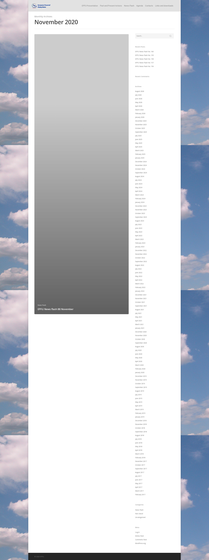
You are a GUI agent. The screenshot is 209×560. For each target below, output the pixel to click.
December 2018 (141, 421)
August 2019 (139, 391)
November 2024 (141, 165)
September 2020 (141, 343)
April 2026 (138, 106)
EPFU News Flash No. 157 (144, 63)
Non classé (139, 514)
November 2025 (141, 125)
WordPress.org (140, 543)
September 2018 (141, 432)
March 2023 (139, 239)
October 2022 (140, 258)
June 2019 (138, 398)
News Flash (129, 6)
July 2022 (138, 269)
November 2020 (141, 335)
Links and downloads (164, 6)
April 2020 (138, 361)
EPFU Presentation (90, 6)
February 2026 (140, 113)
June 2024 (138, 184)
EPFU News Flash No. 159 (144, 55)
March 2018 (139, 454)
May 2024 (138, 187)
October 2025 (140, 128)
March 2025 (139, 150)
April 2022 (138, 280)
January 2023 (139, 247)
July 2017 (138, 476)
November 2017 (141, 461)
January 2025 (139, 158)
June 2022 (138, 273)
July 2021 (138, 313)
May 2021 (138, 317)
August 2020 (139, 347)
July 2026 (138, 95)
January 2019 (139, 417)
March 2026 (139, 110)
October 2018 (140, 428)
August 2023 (139, 221)
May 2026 (138, 102)
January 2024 (139, 202)
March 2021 (139, 324)
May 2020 (138, 358)
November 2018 (141, 424)
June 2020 (138, 354)
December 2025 (141, 121)
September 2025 (141, 132)
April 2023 (138, 236)
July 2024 (138, 180)
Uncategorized (140, 517)
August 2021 (139, 310)
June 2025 (138, 139)
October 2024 (140, 169)
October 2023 (140, 213)
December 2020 (141, 332)
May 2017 (138, 483)
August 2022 (139, 265)
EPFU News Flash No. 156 (144, 66)
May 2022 (138, 276)
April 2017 (138, 487)
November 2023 (141, 210)
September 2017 (141, 469)
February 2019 (140, 413)
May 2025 (138, 143)
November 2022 (141, 254)
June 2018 (138, 443)
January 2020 (139, 372)
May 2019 (138, 402)
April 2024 (138, 191)
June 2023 (138, 228)
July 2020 (138, 350)
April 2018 (138, 450)
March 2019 (139, 409)
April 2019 (138, 406)
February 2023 (140, 243)
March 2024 (139, 195)
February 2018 (140, 458)
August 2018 (139, 435)
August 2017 (139, 472)
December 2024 (141, 162)
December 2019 (141, 376)
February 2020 (140, 369)
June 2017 (138, 480)
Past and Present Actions (111, 6)
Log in (137, 532)
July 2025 (138, 136)
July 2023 (138, 224)
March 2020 (139, 365)
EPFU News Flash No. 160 (144, 51)
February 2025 (140, 154)
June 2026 (138, 99)
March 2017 (139, 491)
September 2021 (141, 306)
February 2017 (140, 495)
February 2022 (140, 287)
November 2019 (141, 380)
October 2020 (140, 339)
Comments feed (141, 540)
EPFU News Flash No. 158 (144, 59)
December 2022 (141, 250)
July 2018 (138, 439)
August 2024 (139, 176)
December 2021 (141, 295)
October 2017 (140, 465)
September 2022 (141, 261)
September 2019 (141, 387)
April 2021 (138, 321)
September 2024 (141, 173)
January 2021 (139, 328)
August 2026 (139, 91)
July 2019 (138, 395)
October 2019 (140, 384)
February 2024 (140, 199)
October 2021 (140, 302)
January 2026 (139, 117)
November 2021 (141, 298)
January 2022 (139, 291)
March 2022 (139, 284)
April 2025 (138, 147)
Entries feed (139, 536)
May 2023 (138, 232)
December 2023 (141, 206)
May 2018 (138, 446)
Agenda (139, 6)
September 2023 (141, 217)
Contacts (149, 6)
